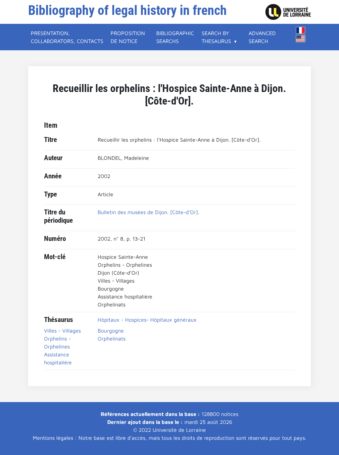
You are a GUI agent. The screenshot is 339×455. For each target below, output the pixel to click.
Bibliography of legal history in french (127, 10)
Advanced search (262, 37)
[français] (300, 30)
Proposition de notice (128, 37)
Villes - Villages (62, 331)
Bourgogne (111, 331)
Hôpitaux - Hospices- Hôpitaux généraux (147, 320)
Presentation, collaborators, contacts (67, 37)
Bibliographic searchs (175, 37)
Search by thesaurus (216, 37)
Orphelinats (111, 338)
